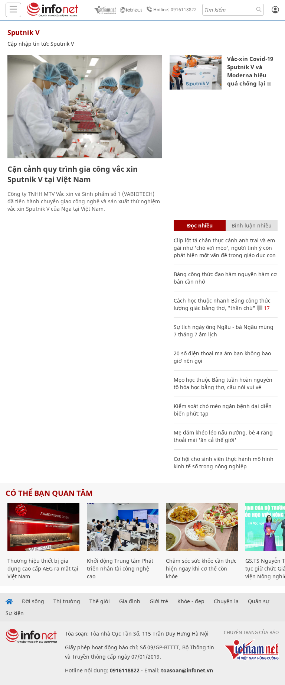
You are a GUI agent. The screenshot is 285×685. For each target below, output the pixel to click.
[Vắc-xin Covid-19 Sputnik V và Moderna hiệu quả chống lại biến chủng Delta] (196, 72)
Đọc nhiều (200, 225)
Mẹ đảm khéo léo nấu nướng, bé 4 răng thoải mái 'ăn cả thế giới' (223, 436)
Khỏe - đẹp (190, 601)
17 (266, 307)
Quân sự (258, 601)
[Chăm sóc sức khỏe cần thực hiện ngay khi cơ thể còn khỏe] (202, 527)
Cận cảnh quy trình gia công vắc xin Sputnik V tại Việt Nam (72, 174)
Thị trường (66, 601)
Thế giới (99, 601)
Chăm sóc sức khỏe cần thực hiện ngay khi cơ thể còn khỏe (201, 568)
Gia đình (129, 601)
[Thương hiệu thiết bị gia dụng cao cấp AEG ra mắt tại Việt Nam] (43, 527)
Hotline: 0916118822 (175, 9)
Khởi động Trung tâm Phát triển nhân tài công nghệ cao (120, 568)
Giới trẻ (159, 601)
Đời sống (33, 601)
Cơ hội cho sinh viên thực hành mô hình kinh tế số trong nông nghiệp (223, 462)
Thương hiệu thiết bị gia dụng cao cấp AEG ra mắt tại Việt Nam (42, 568)
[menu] (13, 10)
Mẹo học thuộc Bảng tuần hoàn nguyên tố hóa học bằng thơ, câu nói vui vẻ (223, 383)
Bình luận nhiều (252, 225)
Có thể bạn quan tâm (49, 493)
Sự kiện (15, 613)
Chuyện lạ (226, 601)
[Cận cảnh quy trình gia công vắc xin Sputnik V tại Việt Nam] (84, 106)
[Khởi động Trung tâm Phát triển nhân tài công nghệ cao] (123, 527)
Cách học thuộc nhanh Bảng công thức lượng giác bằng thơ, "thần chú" (222, 304)
